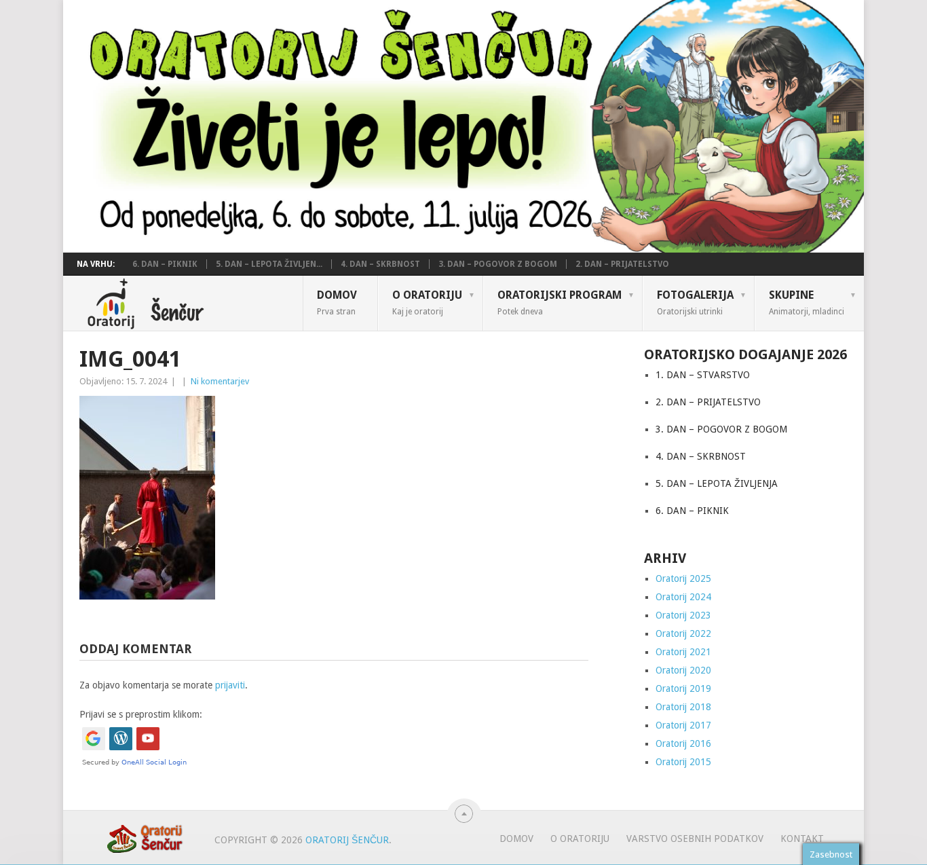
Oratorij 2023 (683, 615)
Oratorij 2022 (683, 633)
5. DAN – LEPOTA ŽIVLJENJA (717, 483)
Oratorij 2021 (683, 651)
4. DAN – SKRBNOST (380, 264)
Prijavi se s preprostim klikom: (140, 714)
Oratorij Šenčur (347, 839)
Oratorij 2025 (683, 578)
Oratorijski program (559, 302)
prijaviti (230, 685)
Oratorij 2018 (683, 706)
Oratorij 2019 (683, 688)
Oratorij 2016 (683, 743)
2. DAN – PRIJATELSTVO (622, 264)
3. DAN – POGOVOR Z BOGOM (497, 264)
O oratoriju (427, 302)
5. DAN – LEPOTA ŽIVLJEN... (269, 264)
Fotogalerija (695, 302)
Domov (337, 302)
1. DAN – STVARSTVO (703, 374)
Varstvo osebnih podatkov (694, 838)
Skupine (806, 302)
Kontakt (802, 838)
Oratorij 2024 (683, 596)
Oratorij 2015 (683, 761)
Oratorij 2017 (683, 725)
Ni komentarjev (220, 381)
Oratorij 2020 (683, 670)
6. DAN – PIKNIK (164, 264)
